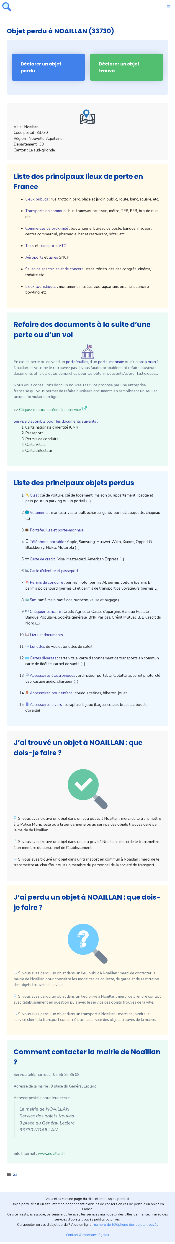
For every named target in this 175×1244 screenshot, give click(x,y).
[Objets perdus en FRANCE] (6, 7)
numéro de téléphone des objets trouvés (126, 1224)
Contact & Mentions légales (87, 1235)
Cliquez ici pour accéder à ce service (50, 409)
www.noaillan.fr (51, 1153)
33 (15, 1174)
